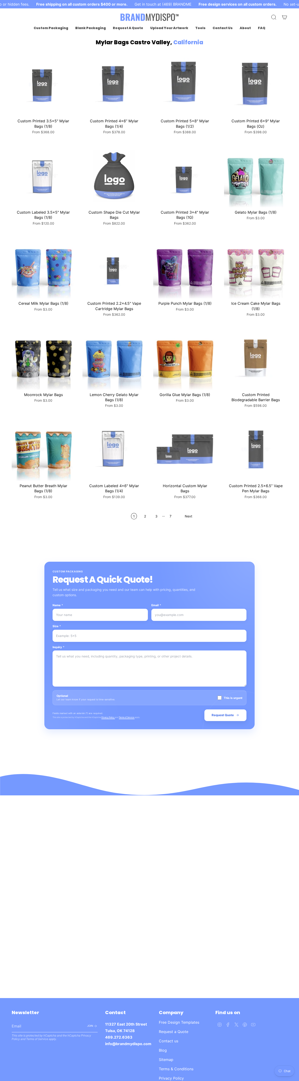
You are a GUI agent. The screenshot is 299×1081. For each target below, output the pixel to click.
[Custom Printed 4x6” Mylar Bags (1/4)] (114, 84)
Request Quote (223, 715)
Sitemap (166, 1059)
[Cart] (284, 17)
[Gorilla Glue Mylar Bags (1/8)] (185, 358)
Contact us (168, 1041)
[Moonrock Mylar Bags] (43, 358)
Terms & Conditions (176, 1069)
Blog (163, 1050)
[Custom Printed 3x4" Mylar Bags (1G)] (185, 175)
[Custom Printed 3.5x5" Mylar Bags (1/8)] (43, 84)
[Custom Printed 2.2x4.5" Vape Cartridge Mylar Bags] (114, 266)
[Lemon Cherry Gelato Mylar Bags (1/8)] (114, 358)
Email (156, 605)
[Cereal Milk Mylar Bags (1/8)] (43, 266)
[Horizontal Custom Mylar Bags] (185, 449)
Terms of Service (127, 717)
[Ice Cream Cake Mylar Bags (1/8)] (255, 266)
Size (57, 626)
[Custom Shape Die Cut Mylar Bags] (114, 175)
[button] (51, 28)
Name (58, 605)
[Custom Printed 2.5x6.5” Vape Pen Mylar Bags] (255, 449)
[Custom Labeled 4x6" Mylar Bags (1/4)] (114, 449)
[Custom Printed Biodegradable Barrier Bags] (255, 358)
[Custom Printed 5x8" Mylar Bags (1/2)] (185, 84)
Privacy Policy (108, 717)
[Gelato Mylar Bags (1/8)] (255, 175)
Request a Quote (173, 1031)
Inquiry (58, 647)
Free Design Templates (179, 1022)
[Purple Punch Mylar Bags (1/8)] (185, 266)
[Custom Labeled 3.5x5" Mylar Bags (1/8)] (43, 175)
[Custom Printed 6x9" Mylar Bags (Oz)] (255, 84)
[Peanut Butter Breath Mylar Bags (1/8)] (43, 449)
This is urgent (233, 698)
